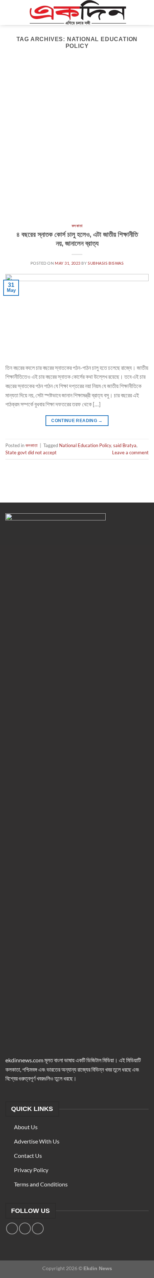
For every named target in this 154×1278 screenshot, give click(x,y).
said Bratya (124, 445)
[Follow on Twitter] (25, 1228)
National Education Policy (85, 445)
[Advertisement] (77, 143)
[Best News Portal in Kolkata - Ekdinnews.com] (77, 12)
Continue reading (77, 420)
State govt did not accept (31, 452)
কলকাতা (77, 226)
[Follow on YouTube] (38, 1228)
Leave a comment (130, 452)
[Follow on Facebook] (12, 1228)
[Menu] (9, 12)
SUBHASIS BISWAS (106, 263)
